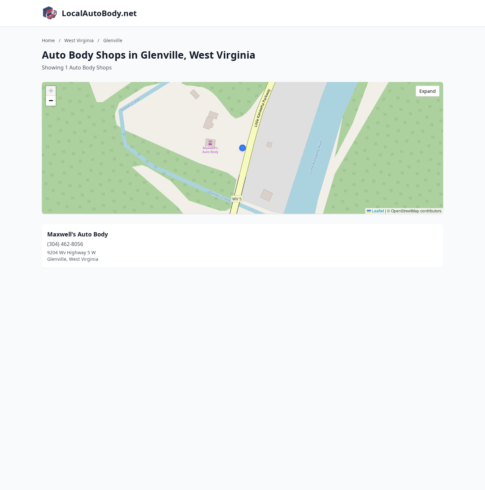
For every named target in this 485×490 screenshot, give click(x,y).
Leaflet (377, 210)
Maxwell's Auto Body (77, 234)
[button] (242, 148)
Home (48, 40)
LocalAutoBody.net (99, 13)
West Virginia (79, 40)
